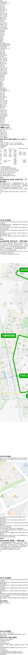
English (2, 40)
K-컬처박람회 (3, 2)
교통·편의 (2, 20)
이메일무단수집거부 (5, 640)
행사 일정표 (3, 9)
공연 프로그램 (3, 14)
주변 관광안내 (3, 27)
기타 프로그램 (3, 16)
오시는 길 (2, 21)
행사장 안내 (3, 17)
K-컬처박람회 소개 (4, 3)
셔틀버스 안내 (3, 24)
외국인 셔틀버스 (4, 28)
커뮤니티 (2, 33)
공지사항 (2, 34)
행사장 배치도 (3, 18)
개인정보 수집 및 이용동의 (6, 639)
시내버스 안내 (3, 26)
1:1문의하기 (3, 642)
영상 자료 (2, 6)
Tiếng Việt (2, 42)
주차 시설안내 (3, 131)
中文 (1, 41)
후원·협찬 (2, 30)
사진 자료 (2, 4)
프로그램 (2, 7)
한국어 (1, 38)
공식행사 (2, 11)
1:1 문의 (2, 35)
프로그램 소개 (3, 10)
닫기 (1, 82)
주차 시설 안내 (3, 23)
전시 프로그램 (3, 13)
